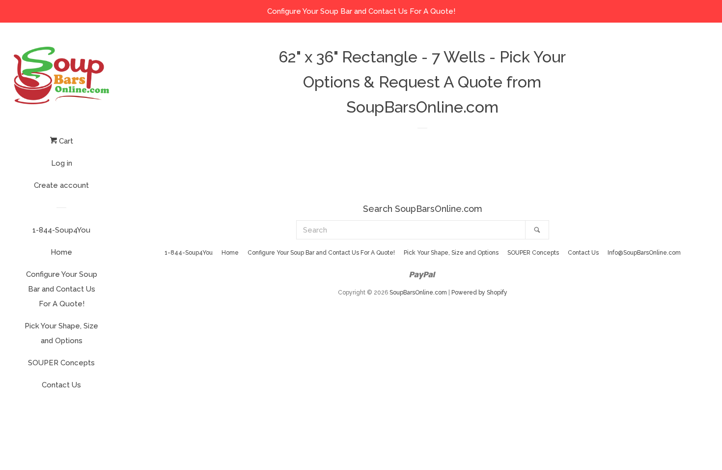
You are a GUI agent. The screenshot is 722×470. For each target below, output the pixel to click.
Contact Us (61, 385)
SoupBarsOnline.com (418, 292)
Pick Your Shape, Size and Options (61, 333)
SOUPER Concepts (61, 362)
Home (61, 252)
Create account (61, 185)
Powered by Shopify (479, 292)
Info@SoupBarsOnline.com (644, 252)
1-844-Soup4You (61, 230)
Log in (61, 163)
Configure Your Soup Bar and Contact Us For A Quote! (61, 289)
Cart (65, 141)
